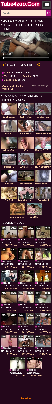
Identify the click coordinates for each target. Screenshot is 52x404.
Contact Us (25, 398)
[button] (46, 4)
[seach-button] (48, 13)
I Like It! (12, 65)
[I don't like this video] (38, 65)
